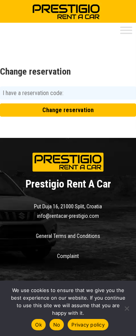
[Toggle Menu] (126, 30)
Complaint (68, 256)
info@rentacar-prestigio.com (68, 216)
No (56, 325)
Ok (38, 325)
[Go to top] (12, 270)
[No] (126, 308)
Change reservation (68, 110)
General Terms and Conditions (68, 236)
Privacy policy (88, 325)
